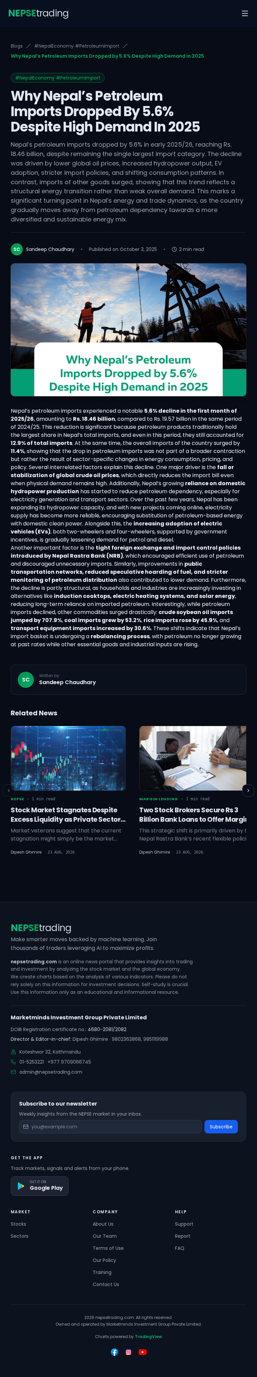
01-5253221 (31, 1062)
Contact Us (106, 1284)
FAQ (179, 1248)
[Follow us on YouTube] (143, 1352)
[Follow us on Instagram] (128, 1352)
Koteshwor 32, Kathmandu (50, 1052)
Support (184, 1224)
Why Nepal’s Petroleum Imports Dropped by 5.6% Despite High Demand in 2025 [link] (107, 56)
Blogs (17, 46)
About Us (103, 1224)
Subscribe (221, 1126)
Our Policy (104, 1260)
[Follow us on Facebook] (114, 1352)
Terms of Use (108, 1248)
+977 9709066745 (69, 1062)
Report (182, 1236)
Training (102, 1272)
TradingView (148, 1336)
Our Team (105, 1236)
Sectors (19, 1236)
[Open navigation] (245, 13)
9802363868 (126, 1039)
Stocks (18, 1224)
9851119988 (155, 1039)
